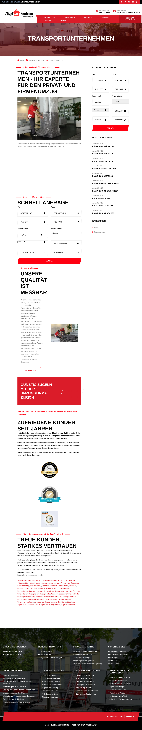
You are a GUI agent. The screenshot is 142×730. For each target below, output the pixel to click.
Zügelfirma (71, 602)
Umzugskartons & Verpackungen (50, 658)
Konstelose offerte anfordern (72, 392)
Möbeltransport (35, 583)
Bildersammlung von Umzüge (83, 654)
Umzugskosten (45, 594)
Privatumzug (48, 17)
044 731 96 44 (104, 12)
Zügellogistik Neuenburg (85, 682)
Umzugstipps (22, 599)
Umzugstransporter (35, 599)
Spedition (45, 586)
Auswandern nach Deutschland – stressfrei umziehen (18, 683)
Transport (53, 586)
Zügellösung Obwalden (84, 688)
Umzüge (20, 588)
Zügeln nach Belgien (10, 675)
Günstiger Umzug (58, 580)
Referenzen (105, 17)
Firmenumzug (68, 17)
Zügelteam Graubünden (50, 697)
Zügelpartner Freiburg (50, 688)
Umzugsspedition (69, 597)
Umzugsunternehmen (50, 599)
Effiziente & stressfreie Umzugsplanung (87, 664)
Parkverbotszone (44, 654)
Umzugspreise (33, 597)
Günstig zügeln (46, 580)
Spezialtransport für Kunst (12, 654)
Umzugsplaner (22, 597)
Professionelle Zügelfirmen (118, 654)
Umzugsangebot (64, 588)
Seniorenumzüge (23, 586)
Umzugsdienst (49, 591)
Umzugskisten (34, 594)
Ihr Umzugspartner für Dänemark (15, 678)
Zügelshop (88, 17)
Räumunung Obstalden (103, 213)
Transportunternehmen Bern (52, 685)
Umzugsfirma (59, 591)
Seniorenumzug (35, 586)
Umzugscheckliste (36, 591)
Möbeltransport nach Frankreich (14, 687)
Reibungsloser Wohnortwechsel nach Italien (19, 690)
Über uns (47, 20)
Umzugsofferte (73, 594)
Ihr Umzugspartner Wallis (118, 696)
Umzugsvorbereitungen (25, 602)
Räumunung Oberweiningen (105, 191)
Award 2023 (112, 661)
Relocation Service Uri (117, 690)
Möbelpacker (70, 580)
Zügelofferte (45, 605)
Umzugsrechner (45, 597)
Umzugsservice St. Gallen (118, 680)
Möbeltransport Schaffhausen (87, 691)
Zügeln (37, 605)
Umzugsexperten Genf (50, 691)
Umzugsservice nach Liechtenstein (15, 693)
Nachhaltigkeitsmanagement (83, 661)
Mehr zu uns (30, 370)
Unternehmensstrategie (81, 658)
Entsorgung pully (101, 198)
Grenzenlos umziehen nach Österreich (16, 702)
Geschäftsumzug (34, 580)
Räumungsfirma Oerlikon (104, 169)
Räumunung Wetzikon (102, 176)
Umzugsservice (56, 597)
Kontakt (63, 20)
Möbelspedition (23, 583)
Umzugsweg (39, 602)
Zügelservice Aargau (49, 675)
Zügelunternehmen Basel (51, 682)
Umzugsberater (23, 591)
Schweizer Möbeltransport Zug (120, 699)
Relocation (75, 583)
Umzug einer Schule (45, 651)
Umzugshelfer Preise (72, 591)
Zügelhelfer (21, 605)
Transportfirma (63, 586)
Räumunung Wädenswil (103, 146)
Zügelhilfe (30, 605)
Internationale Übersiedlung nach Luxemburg (19, 696)
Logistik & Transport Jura (85, 675)
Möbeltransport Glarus (50, 694)
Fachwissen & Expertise (117, 651)
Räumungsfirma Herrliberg (105, 183)
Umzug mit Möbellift (37, 588)
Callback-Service (114, 664)
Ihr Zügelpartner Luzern (84, 678)
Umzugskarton (22, 594)
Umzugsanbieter (51, 588)
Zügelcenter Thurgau (117, 687)
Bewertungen (113, 658)
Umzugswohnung (51, 602)
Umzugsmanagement (59, 594)
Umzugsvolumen (65, 599)
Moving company (54, 583)
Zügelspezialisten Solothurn (86, 694)
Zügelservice (55, 605)
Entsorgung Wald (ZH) (102, 161)
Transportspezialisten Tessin (120, 684)
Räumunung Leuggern (102, 154)
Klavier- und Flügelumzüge (12, 651)
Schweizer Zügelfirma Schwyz (120, 677)
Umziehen (72, 586)
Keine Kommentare (56, 60)
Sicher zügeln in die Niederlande (14, 699)
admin (22, 60)
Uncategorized (99, 232)
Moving (44, 583)
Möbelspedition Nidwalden (85, 685)
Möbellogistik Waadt (117, 693)
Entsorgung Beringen (103, 206)
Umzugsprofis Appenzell (51, 678)
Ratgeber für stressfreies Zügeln (85, 651)
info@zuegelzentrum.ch (128, 12)
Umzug (26, 588)
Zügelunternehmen (68, 605)
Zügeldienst (62, 602)
